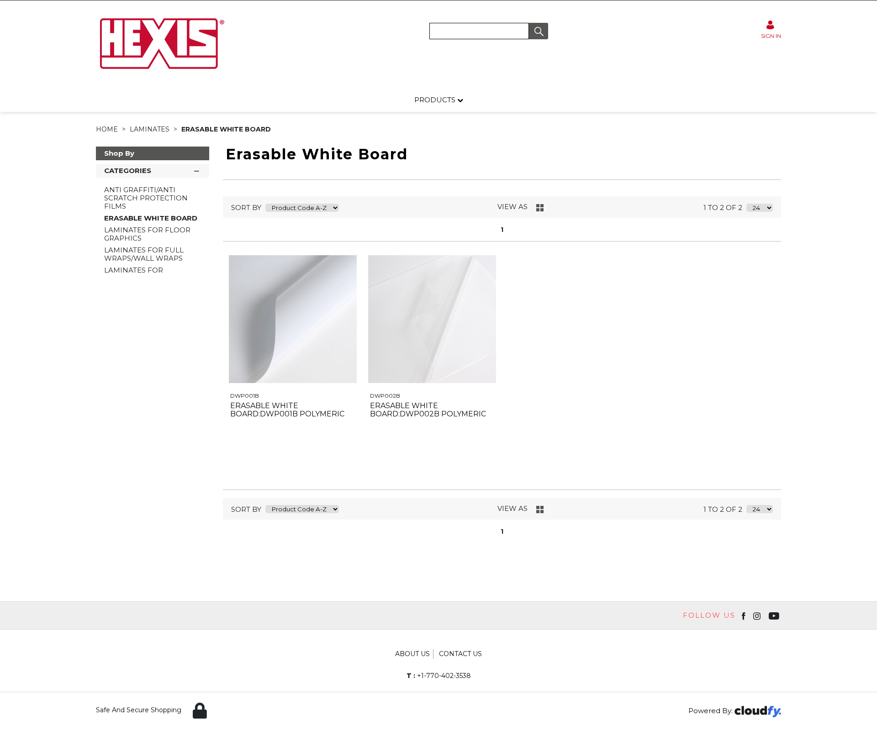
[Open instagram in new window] (757, 615)
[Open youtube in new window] (775, 615)
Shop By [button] (119, 153)
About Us (412, 654)
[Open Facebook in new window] (744, 615)
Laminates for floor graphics (147, 234)
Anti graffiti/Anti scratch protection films (146, 197)
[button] (538, 31)
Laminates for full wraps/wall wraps (144, 254)
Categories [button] (127, 170)
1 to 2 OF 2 (722, 207)
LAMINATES (150, 129)
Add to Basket (326, 466)
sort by (246, 207)
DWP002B (385, 395)
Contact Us (460, 654)
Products (435, 99)
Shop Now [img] (259, 466)
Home (108, 129)
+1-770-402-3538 (439, 676)
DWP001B (244, 395)
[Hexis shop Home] (161, 72)
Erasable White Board (226, 129)
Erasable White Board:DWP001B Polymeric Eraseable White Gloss (287, 413)
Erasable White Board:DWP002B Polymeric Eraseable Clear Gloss (428, 413)
